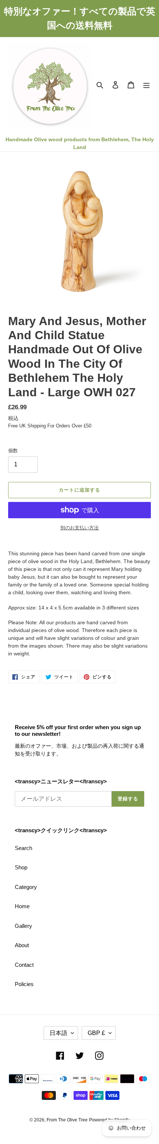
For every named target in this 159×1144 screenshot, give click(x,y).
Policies (24, 984)
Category (26, 887)
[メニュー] (146, 85)
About (22, 945)
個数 (13, 450)
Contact (24, 965)
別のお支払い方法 (79, 527)
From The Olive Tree (67, 1119)
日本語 (58, 1033)
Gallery (23, 926)
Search (23, 848)
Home (22, 906)
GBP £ (96, 1033)
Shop (21, 867)
